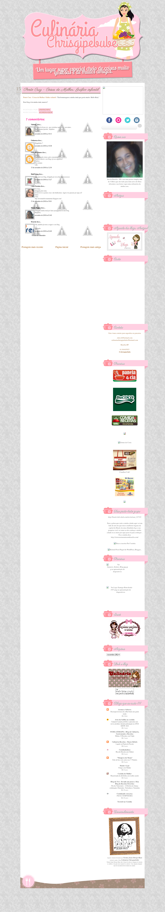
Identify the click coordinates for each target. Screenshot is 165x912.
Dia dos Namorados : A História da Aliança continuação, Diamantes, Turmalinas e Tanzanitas (125, 787)
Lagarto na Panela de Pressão (125, 744)
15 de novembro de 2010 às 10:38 (41, 146)
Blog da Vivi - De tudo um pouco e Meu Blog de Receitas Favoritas (125, 782)
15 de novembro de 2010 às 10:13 (41, 134)
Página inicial (61, 246)
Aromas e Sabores (124, 709)
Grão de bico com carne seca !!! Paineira (124, 760)
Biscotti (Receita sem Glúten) (125, 752)
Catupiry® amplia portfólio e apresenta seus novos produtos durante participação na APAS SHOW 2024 (125, 724)
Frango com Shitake (124, 768)
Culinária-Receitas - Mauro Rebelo (124, 742)
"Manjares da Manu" (125, 757)
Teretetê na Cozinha (124, 801)
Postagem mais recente (32, 246)
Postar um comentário (39, 235)
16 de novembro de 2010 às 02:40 (41, 231)
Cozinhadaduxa (124, 749)
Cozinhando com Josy (125, 793)
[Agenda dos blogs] (124, 250)
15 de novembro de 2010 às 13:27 (41, 180)
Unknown (34, 140)
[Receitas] (125, 425)
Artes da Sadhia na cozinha (125, 719)
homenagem (45, 112)
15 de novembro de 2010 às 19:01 (41, 201)
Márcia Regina (36, 208)
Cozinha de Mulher (125, 773)
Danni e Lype (124, 765)
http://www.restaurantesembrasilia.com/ (124, 537)
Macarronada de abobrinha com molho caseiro (124, 776)
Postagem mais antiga (90, 246)
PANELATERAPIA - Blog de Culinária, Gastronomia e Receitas (124, 732)
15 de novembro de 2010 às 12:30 (41, 167)
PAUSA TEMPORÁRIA (125, 796)
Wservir (33, 222)
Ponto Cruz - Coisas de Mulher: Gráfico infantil (39, 97)
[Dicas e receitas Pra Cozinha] (124, 543)
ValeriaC (34, 124)
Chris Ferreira (35, 186)
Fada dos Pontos (36, 152)
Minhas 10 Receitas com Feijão (124, 736)
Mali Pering (35, 174)
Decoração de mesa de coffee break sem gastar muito (124, 713)
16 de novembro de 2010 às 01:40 (41, 215)
